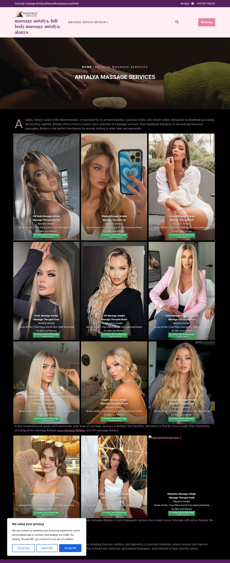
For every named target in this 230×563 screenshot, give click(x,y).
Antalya (185, 3)
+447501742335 (206, 3)
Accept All (70, 548)
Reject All (47, 548)
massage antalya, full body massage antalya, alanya (38, 26)
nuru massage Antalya (71, 430)
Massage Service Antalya (87, 22)
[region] (46, 537)
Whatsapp (207, 22)
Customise (23, 548)
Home (87, 67)
